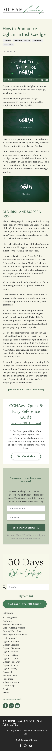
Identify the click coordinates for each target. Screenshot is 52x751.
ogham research (11, 661)
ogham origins (10, 658)
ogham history (10, 651)
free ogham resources (22, 40)
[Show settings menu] (41, 80)
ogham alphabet (11, 641)
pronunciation (8, 45)
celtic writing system (14, 627)
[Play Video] (5, 80)
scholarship (9, 685)
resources (8, 678)
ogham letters (10, 655)
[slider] (23, 80)
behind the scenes (12, 624)
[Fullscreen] (46, 80)
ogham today (37, 40)
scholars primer (11, 682)
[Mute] (36, 80)
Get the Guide (26, 456)
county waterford (12, 631)
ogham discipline (12, 644)
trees (6, 692)
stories (6, 689)
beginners (7, 40)
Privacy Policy (14, 730)
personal (7, 672)
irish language (10, 638)
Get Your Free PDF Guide (24, 604)
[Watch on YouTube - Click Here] (26, 389)
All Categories (10, 617)
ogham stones (10, 665)
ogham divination (12, 648)
